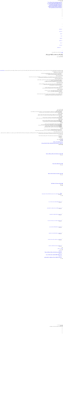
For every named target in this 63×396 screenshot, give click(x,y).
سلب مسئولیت (58, 47)
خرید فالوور (59, 248)
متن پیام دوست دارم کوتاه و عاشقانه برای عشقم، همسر (55, 214)
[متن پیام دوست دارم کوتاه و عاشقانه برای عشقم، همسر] (58, 213)
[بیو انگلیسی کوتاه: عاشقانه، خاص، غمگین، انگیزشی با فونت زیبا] (56, 302)
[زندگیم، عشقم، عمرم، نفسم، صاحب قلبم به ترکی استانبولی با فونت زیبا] (56, 309)
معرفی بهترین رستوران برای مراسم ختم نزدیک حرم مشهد (55, 173)
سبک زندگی (60, 31)
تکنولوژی (61, 38)
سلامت (61, 33)
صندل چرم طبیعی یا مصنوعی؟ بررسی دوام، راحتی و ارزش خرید (55, 4)
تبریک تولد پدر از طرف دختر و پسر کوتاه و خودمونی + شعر (55, 7)
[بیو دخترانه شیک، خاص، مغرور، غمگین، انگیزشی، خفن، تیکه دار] (56, 287)
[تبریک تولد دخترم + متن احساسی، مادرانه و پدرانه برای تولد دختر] (58, 238)
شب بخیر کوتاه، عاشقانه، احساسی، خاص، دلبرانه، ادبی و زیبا (55, 2)
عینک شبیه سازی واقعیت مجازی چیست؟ (57, 163)
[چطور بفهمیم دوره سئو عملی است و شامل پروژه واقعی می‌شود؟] (56, 152)
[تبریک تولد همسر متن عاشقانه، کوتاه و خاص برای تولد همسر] (58, 232)
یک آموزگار (62, 248)
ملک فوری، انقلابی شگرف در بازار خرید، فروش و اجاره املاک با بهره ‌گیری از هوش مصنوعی (52, 193)
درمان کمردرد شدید (2, 70)
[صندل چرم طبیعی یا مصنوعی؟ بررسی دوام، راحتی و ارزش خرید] (56, 324)
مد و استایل (60, 40)
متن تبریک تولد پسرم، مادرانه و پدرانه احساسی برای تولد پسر (55, 245)
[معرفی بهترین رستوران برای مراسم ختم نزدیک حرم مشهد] (56, 172)
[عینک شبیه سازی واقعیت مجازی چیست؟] (56, 162)
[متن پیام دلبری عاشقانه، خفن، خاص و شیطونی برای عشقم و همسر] (58, 207)
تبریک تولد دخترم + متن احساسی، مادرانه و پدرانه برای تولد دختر (55, 6)
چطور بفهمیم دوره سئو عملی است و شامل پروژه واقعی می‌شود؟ (54, 153)
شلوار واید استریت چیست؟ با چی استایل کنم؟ (57, 183)
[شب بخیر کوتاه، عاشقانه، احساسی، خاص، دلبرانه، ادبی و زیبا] (56, 280)
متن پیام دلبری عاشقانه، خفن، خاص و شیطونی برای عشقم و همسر (54, 3)
